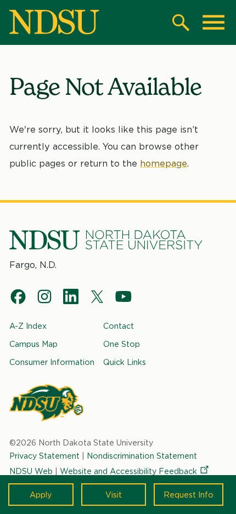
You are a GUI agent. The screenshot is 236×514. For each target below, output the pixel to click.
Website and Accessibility (128, 471)
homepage (163, 163)
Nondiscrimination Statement (142, 455)
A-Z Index (28, 325)
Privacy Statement (44, 455)
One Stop (121, 344)
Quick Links (124, 362)
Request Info (188, 494)
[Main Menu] (213, 22)
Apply (41, 494)
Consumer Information (51, 362)
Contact (118, 325)
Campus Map (33, 344)
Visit (113, 494)
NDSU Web (31, 471)
